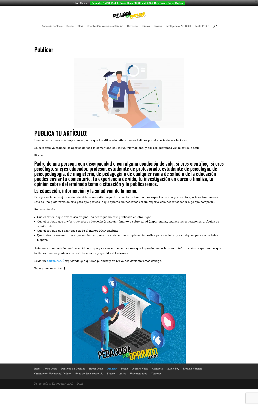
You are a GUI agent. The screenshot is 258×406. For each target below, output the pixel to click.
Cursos (145, 26)
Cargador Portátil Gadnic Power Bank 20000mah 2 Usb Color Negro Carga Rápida (137, 3)
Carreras (132, 26)
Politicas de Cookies (73, 368)
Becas (70, 26)
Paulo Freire (202, 26)
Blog (80, 26)
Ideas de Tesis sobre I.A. (89, 373)
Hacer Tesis (96, 368)
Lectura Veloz (140, 368)
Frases (158, 26)
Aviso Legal (50, 368)
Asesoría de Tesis (52, 26)
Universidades (138, 373)
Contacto (157, 368)
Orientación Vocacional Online (105, 26)
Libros (122, 373)
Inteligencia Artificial (178, 26)
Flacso (111, 373)
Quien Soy (173, 368)
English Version (192, 368)
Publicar (112, 368)
